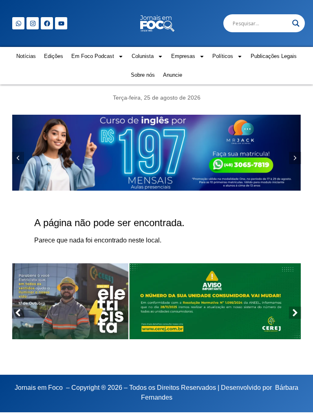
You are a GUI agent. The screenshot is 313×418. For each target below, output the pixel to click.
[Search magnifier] (296, 23)
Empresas (183, 56)
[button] (295, 158)
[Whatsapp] (18, 23)
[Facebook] (47, 23)
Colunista (143, 56)
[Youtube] (61, 23)
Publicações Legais (274, 56)
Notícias (26, 56)
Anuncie (172, 75)
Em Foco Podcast (92, 56)
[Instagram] (32, 23)
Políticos (222, 56)
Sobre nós (143, 75)
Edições (53, 56)
